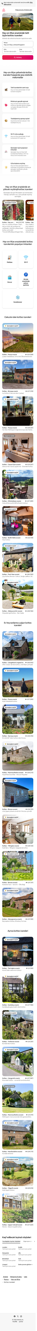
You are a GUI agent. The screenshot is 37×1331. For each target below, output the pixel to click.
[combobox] (18, 45)
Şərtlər (21, 1321)
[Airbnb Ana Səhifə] (3, 10)
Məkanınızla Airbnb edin (23, 10)
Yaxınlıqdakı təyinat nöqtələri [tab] (11, 1241)
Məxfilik (15, 1321)
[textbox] (10, 51)
